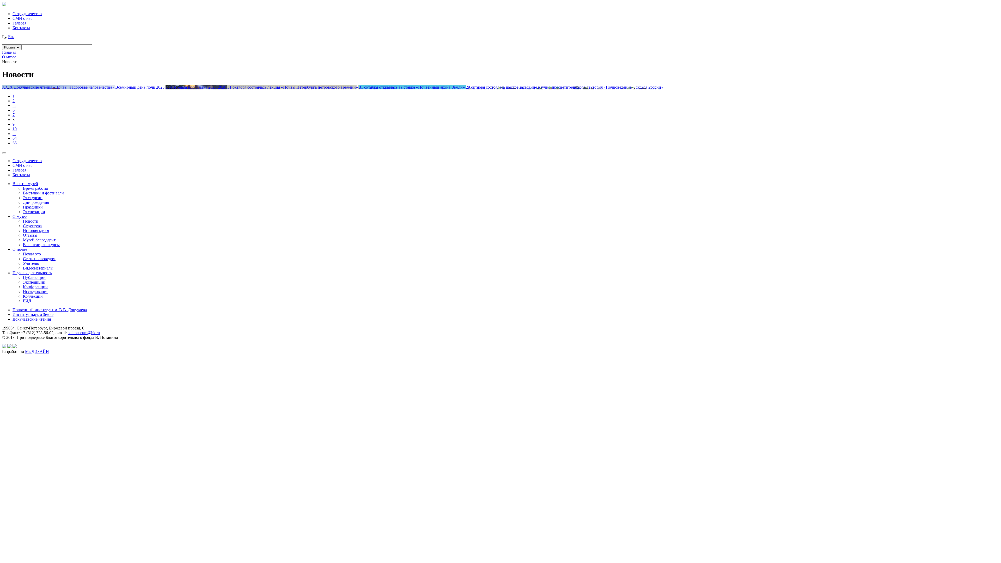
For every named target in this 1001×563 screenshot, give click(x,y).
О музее (20, 216)
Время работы (35, 188)
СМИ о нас (22, 18)
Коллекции (33, 296)
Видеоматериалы (38, 268)
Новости (30, 221)
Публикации (34, 277)
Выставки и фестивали (43, 193)
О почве (20, 249)
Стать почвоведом (39, 258)
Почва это (32, 254)
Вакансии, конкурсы (41, 244)
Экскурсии (32, 197)
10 (15, 129)
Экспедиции (34, 282)
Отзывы (30, 235)
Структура (32, 226)
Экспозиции (34, 212)
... (14, 105)
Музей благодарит (39, 240)
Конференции (35, 287)
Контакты (21, 28)
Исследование (35, 291)
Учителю (31, 263)
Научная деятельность (32, 273)
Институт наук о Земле (33, 314)
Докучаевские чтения (32, 319)
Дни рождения (36, 202)
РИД (27, 301)
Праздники (33, 207)
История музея (36, 230)
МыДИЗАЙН (37, 351)
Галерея (19, 23)
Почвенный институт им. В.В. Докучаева (50, 310)
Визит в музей (25, 183)
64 (15, 138)
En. (11, 36)
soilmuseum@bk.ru (84, 333)
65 (15, 143)
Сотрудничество (27, 13)
